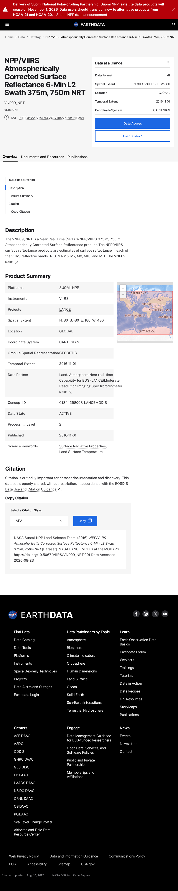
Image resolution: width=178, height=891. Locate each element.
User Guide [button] (131, 136)
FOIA (12, 864)
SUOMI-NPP (69, 288)
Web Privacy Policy (24, 856)
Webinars (127, 660)
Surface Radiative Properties (82, 446)
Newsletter (128, 743)
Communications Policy (127, 856)
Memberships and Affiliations (80, 774)
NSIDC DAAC (24, 790)
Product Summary (20, 196)
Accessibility (37, 864)
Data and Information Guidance (73, 856)
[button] (11, 262)
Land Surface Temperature (81, 452)
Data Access (133, 123)
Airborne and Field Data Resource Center (32, 832)
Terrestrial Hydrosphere (85, 710)
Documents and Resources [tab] (42, 157)
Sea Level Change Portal (33, 822)
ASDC (18, 743)
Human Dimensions (82, 671)
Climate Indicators (81, 655)
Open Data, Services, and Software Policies (86, 750)
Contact (126, 751)
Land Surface (77, 679)
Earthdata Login (26, 694)
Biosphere (74, 647)
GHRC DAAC (24, 759)
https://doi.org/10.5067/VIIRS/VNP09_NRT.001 (52, 117)
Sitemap (64, 864)
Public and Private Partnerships (81, 762)
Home (9, 37)
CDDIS (19, 751)
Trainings (127, 667)
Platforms (21, 655)
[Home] (93, 24)
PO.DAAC (21, 814)
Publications (129, 714)
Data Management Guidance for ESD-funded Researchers (89, 738)
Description (16, 188)
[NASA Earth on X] (155, 613)
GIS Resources (131, 699)
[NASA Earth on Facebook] (136, 613)
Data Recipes (130, 691)
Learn (125, 632)
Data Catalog (24, 640)
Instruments (23, 663)
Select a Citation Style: (26, 510)
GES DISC (21, 767)
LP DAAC (21, 775)
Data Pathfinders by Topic (88, 632)
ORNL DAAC (23, 798)
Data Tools (22, 647)
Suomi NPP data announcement (81, 15)
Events (125, 736)
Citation (13, 203)
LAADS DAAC (24, 783)
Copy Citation (20, 211)
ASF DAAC (22, 736)
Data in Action (131, 683)
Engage (73, 728)
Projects (20, 679)
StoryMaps (128, 707)
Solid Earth (75, 694)
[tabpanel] (89, 375)
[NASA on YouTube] (165, 613)
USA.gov (88, 864)
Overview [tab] (10, 157)
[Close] (173, 10)
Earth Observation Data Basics (138, 642)
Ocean (72, 687)
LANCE (65, 309)
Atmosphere (76, 640)
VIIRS (64, 298)
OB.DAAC (21, 806)
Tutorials (126, 675)
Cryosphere (76, 663)
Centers (20, 728)
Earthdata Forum (133, 652)
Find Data (22, 632)
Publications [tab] (77, 157)
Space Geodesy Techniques (35, 671)
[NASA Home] (76, 24)
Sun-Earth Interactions (84, 702)
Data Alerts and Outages (33, 687)
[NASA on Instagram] (145, 613)
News (124, 728)
